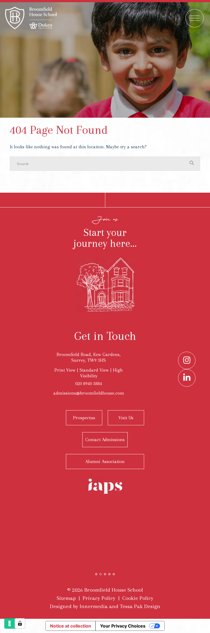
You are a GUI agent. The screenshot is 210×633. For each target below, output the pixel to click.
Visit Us (125, 417)
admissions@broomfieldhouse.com (88, 393)
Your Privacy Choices (122, 626)
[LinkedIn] (187, 378)
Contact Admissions (105, 439)
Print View (64, 370)
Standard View (94, 370)
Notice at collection (70, 626)
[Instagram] (187, 360)
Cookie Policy (137, 598)
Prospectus (84, 417)
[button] (96, 574)
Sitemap (66, 598)
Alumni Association (105, 461)
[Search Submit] (192, 163)
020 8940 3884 (88, 383)
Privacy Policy (99, 598)
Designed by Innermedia (79, 606)
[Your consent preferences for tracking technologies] (20, 623)
